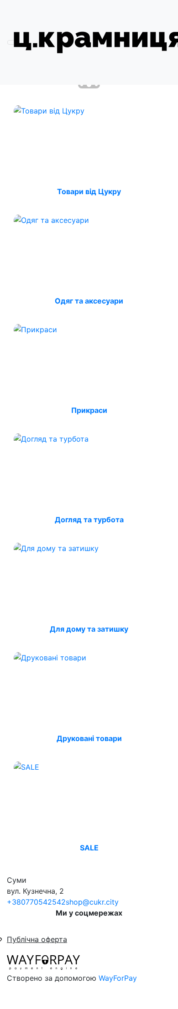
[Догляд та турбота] (51, 438)
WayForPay (118, 978)
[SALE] (26, 766)
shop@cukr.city (92, 901)
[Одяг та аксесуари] (51, 219)
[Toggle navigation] (13, 42)
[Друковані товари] (50, 656)
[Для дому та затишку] (56, 547)
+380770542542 (36, 901)
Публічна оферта (37, 939)
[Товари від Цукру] (49, 109)
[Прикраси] (35, 328)
